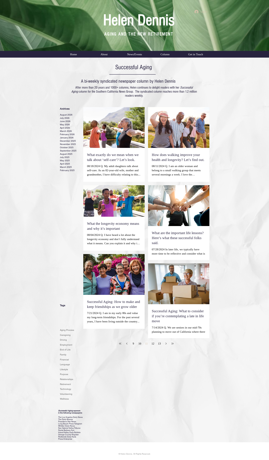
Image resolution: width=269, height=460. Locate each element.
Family (63, 354)
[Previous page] (127, 343)
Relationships (66, 379)
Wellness (64, 399)
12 (152, 343)
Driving (63, 340)
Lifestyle (64, 369)
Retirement (65, 384)
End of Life (65, 349)
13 (159, 343)
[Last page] (172, 343)
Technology (65, 389)
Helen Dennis (139, 20)
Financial (64, 359)
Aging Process (67, 330)
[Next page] (166, 343)
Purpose (64, 374)
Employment (66, 345)
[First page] (120, 343)
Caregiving (65, 335)
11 (146, 343)
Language (65, 364)
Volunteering (66, 394)
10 (139, 343)
